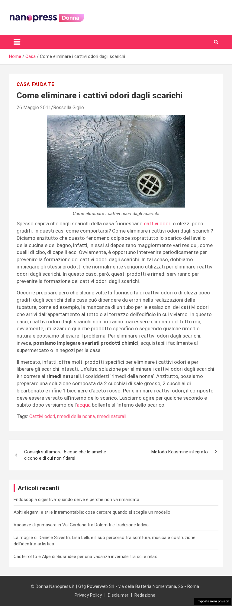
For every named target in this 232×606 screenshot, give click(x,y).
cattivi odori (158, 224)
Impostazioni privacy (213, 601)
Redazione (144, 595)
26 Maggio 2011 (34, 107)
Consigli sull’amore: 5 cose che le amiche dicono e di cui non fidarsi (65, 455)
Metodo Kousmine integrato (179, 452)
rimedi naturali (111, 416)
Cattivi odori (42, 416)
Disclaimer (118, 595)
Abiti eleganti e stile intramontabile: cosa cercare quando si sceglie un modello (92, 512)
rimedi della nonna (76, 416)
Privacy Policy (88, 595)
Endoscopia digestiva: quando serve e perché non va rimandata (76, 499)
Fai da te (43, 84)
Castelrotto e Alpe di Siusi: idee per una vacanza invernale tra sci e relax (85, 556)
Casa (23, 84)
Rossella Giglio (68, 107)
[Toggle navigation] (17, 42)
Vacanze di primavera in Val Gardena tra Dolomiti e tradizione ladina (81, 525)
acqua (84, 405)
